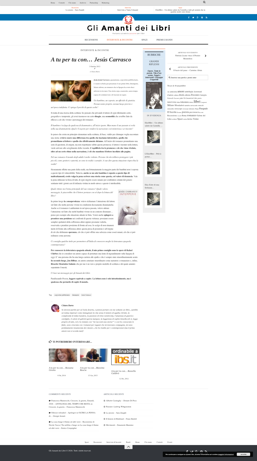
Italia (178, 102)
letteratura (184, 101)
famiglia (203, 95)
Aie (168, 92)
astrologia (189, 91)
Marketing (105, 2)
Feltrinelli (170, 98)
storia (185, 119)
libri (197, 101)
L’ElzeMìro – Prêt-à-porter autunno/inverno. (153, 155)
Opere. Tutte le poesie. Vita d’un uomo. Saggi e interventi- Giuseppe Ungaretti (154, 75)
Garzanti (176, 98)
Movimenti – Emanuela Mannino (119, 425)
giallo (181, 98)
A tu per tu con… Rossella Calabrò (123, 372)
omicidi (201, 105)
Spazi (144, 40)
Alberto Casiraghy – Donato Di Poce (121, 400)
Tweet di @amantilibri (176, 85)
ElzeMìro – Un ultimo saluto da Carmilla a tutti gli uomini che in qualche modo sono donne (180, 11)
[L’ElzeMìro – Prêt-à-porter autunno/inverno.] (153, 168)
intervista (171, 101)
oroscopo (178, 108)
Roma (184, 115)
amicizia (173, 91)
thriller (189, 119)
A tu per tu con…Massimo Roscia (92, 369)
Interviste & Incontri (119, 40)
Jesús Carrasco (86, 295)
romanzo (191, 115)
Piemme (179, 112)
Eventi (169, 442)
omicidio (170, 108)
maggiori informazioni (226, 454)
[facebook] (188, 17)
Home (53, 2)
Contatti (62, 2)
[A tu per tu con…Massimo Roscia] (94, 355)
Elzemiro (195, 94)
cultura (176, 95)
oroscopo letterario (188, 109)
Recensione (172, 115)
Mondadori (179, 105)
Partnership (94, 2)
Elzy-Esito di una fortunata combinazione (152, 186)
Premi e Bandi (164, 40)
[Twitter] (193, 17)
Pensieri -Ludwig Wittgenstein (118, 406)
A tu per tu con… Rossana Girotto (61, 369)
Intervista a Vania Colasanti (127, 10)
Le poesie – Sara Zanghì (72, 10)
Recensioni (91, 40)
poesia (185, 112)
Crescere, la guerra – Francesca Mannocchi (67, 406)
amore (180, 91)
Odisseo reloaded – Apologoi (63, 412)
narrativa (187, 105)
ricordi (179, 116)
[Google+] (197, 17)
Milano (170, 105)
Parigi (197, 109)
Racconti (200, 112)
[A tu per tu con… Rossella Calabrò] (125, 357)
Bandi (128, 442)
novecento (194, 105)
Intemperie (75, 295)
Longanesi (204, 102)
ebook (181, 94)
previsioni (193, 112)
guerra (199, 98)
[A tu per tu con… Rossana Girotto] (63, 355)
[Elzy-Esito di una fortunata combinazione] (153, 199)
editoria (187, 95)
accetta (243, 454)
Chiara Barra (95, 71)
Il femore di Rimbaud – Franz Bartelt (121, 418)
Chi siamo (72, 2)
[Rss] (206, 17)
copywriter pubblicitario (62, 295)
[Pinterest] (202, 17)
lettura (191, 102)
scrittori (174, 119)
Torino (196, 118)
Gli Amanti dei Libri (128, 24)
